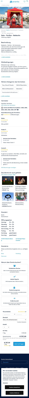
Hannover (3, 256)
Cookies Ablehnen (14, 393)
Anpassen (5, 382)
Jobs (7, 368)
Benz (2, 253)
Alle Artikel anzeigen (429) (8, 174)
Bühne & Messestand (7, 88)
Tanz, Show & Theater (8, 85)
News (17, 368)
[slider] (6, 114)
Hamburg (18, 253)
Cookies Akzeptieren (14, 387)
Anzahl (5, 324)
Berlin (8, 30)
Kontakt (12, 368)
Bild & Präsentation (22, 85)
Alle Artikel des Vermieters (8, 105)
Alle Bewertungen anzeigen (8, 167)
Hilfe (22, 368)
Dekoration (19, 88)
